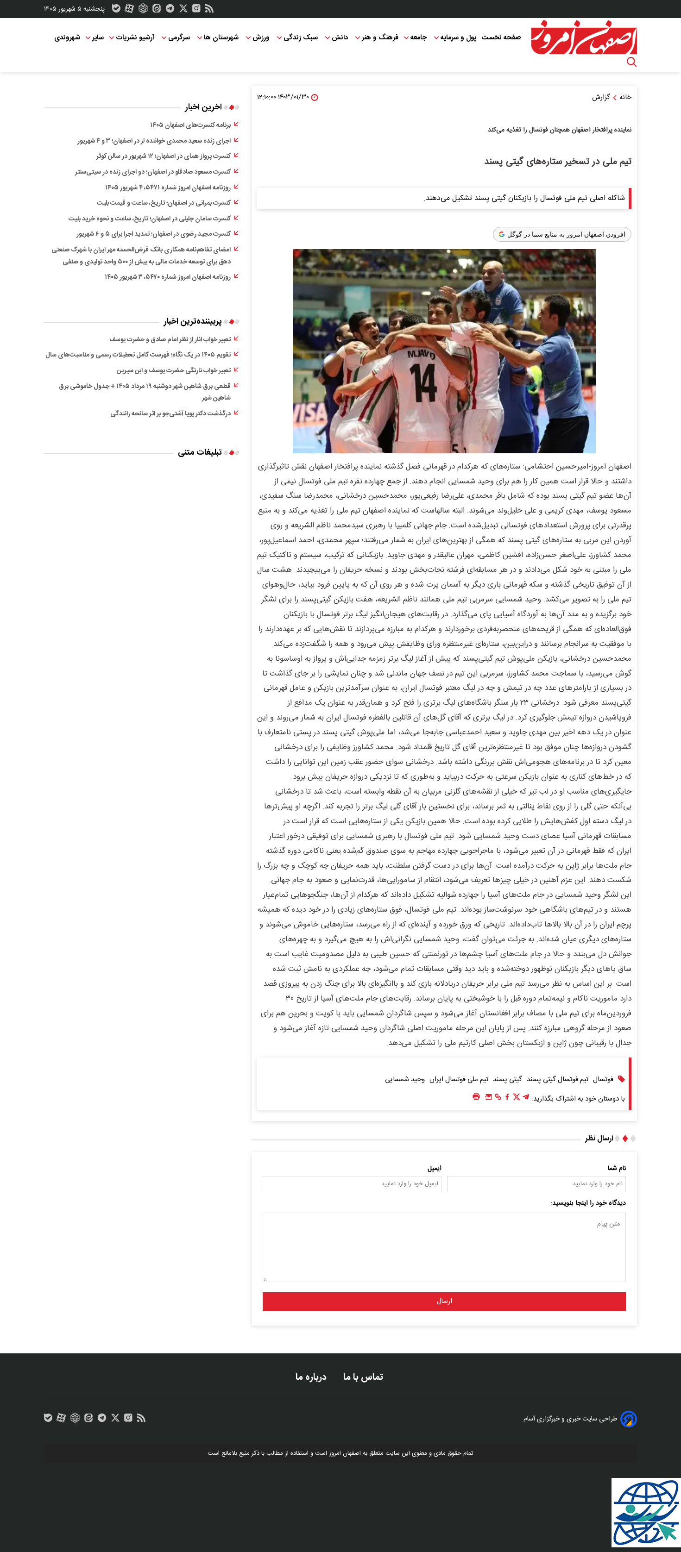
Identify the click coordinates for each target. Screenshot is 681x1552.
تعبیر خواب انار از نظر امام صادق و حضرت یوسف (170, 339)
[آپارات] (129, 11)
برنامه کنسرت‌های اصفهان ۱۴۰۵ (190, 125)
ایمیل (434, 1168)
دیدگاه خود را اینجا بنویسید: (588, 1203)
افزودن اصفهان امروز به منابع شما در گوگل (566, 234)
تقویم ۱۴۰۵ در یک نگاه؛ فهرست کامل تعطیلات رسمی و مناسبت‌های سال (138, 355)
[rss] (209, 11)
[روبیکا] (143, 10)
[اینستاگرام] (196, 11)
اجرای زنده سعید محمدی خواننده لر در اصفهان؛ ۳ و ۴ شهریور (154, 141)
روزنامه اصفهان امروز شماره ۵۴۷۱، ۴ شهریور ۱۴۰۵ (168, 188)
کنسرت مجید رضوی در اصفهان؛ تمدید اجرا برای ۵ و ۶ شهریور (153, 234)
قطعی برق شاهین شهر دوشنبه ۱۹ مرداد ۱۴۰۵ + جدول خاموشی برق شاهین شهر (145, 392)
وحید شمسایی (405, 1079)
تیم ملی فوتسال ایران (458, 1079)
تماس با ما (364, 1377)
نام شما (617, 1168)
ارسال (444, 1301)
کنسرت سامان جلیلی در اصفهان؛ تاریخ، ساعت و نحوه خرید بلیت (150, 219)
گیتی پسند (507, 1079)
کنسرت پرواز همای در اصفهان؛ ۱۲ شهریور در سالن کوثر (163, 156)
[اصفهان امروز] (583, 37)
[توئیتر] (183, 10)
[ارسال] (488, 1099)
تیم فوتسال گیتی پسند (557, 1079)
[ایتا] (156, 10)
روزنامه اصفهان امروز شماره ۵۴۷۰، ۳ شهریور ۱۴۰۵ (168, 277)
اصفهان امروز (345, 1453)
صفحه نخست (501, 38)
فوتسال (603, 1079)
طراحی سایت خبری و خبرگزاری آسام (570, 1419)
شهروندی (67, 38)
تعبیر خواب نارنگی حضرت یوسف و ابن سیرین (174, 370)
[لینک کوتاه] (498, 1099)
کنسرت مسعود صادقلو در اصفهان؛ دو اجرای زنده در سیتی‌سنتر (153, 172)
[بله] (116, 10)
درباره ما (312, 1377)
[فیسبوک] (507, 1099)
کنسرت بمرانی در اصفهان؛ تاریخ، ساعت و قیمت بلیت (164, 203)
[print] (476, 1097)
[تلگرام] (170, 10)
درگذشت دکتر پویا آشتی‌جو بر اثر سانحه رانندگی (170, 413)
